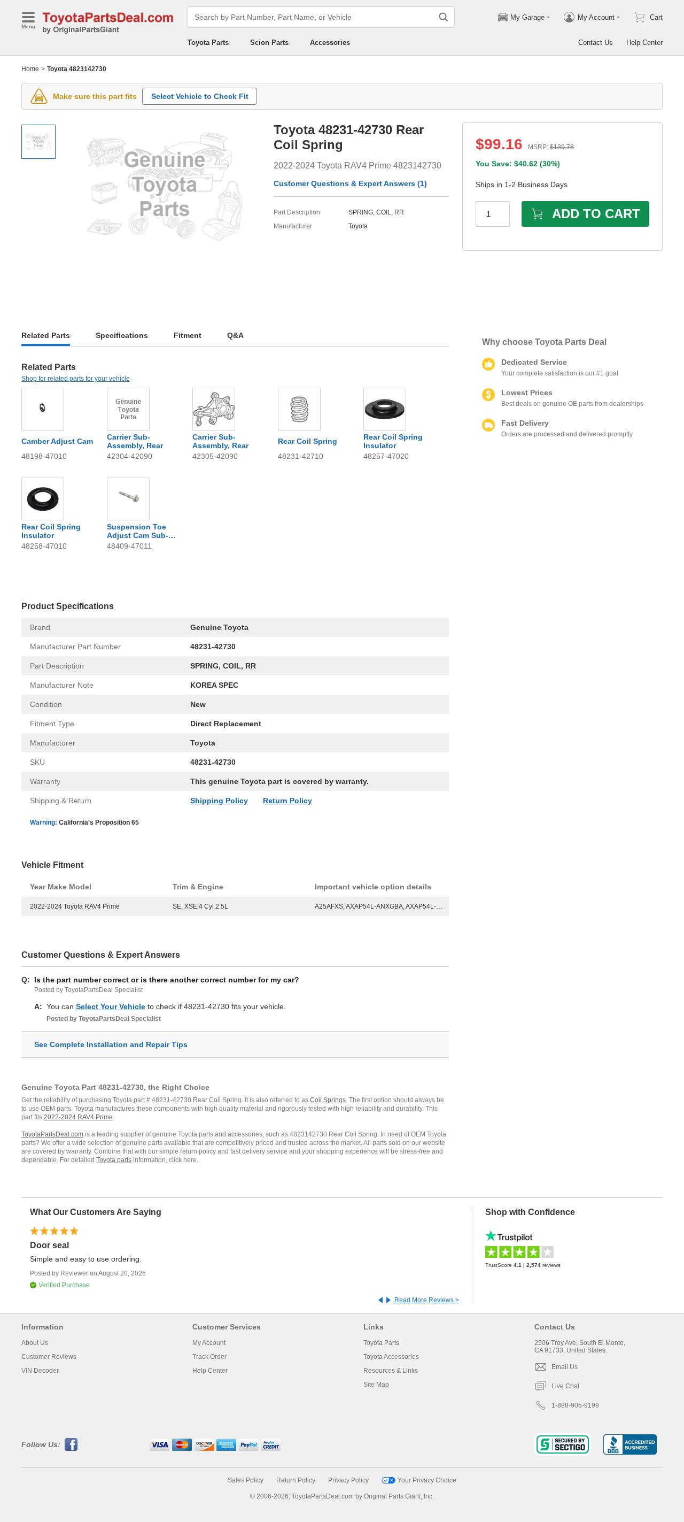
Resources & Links (390, 1370)
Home (30, 69)
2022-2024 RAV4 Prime (78, 1117)
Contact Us (595, 43)
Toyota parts (113, 1160)
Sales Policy (245, 1480)
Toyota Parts (208, 43)
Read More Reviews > (426, 1300)
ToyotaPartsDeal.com (52, 1134)
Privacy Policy (348, 1480)
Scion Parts (269, 43)
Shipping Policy (219, 800)
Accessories (330, 43)
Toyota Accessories (391, 1356)
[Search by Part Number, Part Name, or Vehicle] (443, 17)
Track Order (209, 1356)
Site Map (376, 1384)
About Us (34, 1343)
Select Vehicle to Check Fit (199, 96)
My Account (209, 1343)
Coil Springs (328, 1100)
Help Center (644, 43)
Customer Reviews (48, 1356)
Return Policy (287, 800)
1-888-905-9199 (575, 1405)
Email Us (564, 1367)
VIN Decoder (40, 1370)
